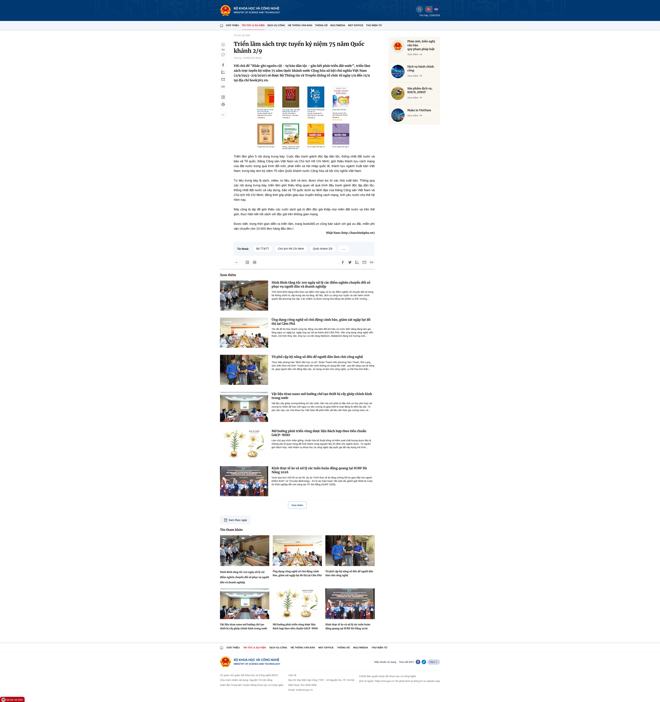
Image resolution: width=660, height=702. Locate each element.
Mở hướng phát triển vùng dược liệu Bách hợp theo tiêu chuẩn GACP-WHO (319, 433)
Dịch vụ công (276, 25)
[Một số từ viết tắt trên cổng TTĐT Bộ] (223, 97)
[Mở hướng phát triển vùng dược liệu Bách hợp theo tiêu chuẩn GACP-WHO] (244, 444)
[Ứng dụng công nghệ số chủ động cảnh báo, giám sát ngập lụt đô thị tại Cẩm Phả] (244, 333)
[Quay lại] (223, 115)
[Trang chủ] (221, 25)
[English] (436, 9)
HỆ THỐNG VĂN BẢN (300, 25)
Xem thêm (297, 505)
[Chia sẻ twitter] (350, 262)
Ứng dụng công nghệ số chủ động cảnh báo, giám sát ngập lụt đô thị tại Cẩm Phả (321, 322)
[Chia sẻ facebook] (223, 65)
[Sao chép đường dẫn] (223, 87)
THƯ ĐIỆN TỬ (374, 25)
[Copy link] (424, 662)
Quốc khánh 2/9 (322, 248)
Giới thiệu (232, 25)
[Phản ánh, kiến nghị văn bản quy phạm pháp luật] (398, 46)
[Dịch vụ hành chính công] (398, 71)
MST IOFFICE (355, 25)
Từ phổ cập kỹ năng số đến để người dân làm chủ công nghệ (317, 357)
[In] (223, 104)
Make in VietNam (419, 110)
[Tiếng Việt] (428, 9)
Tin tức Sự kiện (242, 35)
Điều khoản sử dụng (385, 662)
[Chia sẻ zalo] (223, 72)
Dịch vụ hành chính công (420, 68)
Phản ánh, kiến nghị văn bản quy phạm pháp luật (421, 45)
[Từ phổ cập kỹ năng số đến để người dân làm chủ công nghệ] (244, 370)
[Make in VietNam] (398, 115)
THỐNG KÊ (321, 25)
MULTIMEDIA (337, 25)
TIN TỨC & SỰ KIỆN (253, 25)
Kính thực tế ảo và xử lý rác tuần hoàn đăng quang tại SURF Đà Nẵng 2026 (319, 470)
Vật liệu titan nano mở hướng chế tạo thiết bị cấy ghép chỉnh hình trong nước (322, 396)
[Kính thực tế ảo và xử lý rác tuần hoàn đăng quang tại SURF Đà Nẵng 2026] (244, 481)
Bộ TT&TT (262, 248)
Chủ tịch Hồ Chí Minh (291, 248)
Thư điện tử (379, 647)
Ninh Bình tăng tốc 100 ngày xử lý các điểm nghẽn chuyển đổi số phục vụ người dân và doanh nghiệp (321, 284)
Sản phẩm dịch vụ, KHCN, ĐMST (419, 90)
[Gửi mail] (223, 79)
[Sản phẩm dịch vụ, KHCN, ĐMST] (398, 93)
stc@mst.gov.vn (304, 689)
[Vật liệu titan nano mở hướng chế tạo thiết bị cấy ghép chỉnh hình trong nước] (244, 407)
